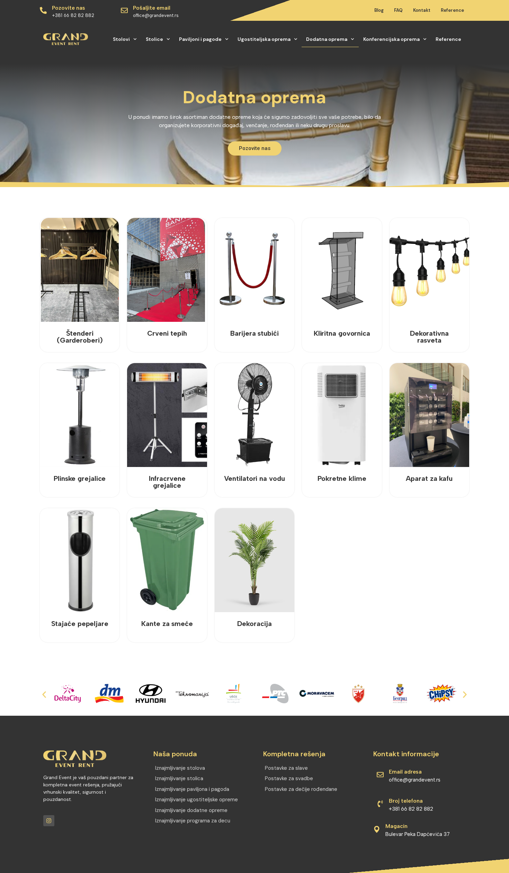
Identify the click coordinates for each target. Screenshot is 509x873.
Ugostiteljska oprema (264, 39)
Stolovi (121, 39)
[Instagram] (48, 820)
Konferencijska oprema (391, 39)
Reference (452, 10)
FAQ (398, 10)
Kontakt (421, 10)
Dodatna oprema (326, 39)
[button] (44, 694)
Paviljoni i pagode (200, 39)
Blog (379, 10)
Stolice (154, 39)
